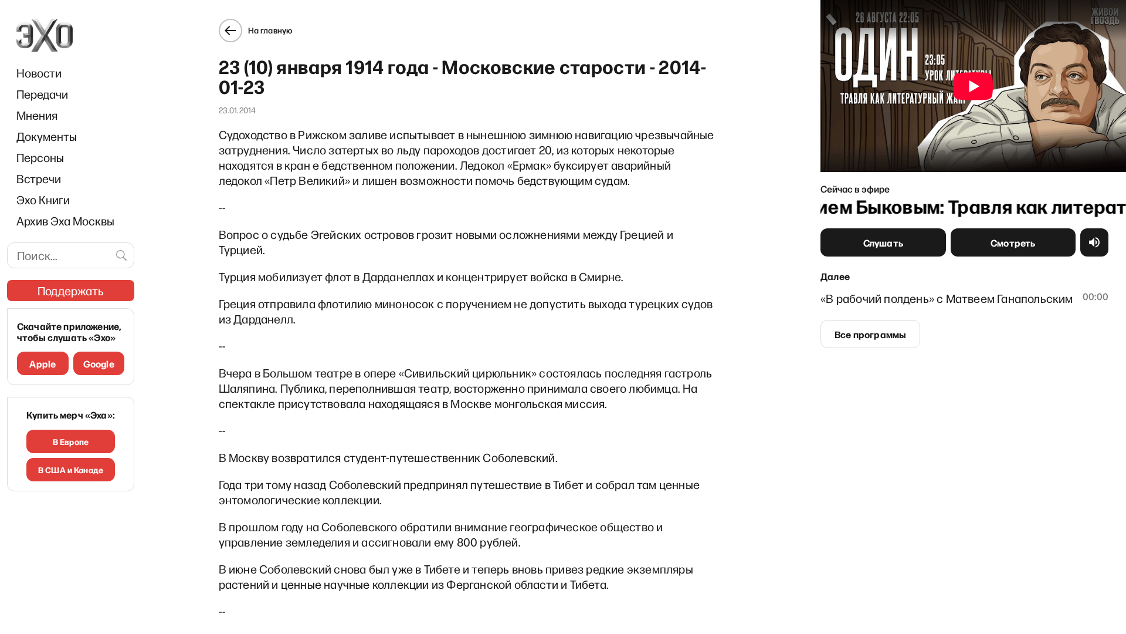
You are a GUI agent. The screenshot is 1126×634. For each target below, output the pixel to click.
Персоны (40, 157)
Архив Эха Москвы (65, 220)
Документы (46, 136)
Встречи (38, 178)
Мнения (36, 115)
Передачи (42, 94)
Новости (39, 72)
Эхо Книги (43, 199)
